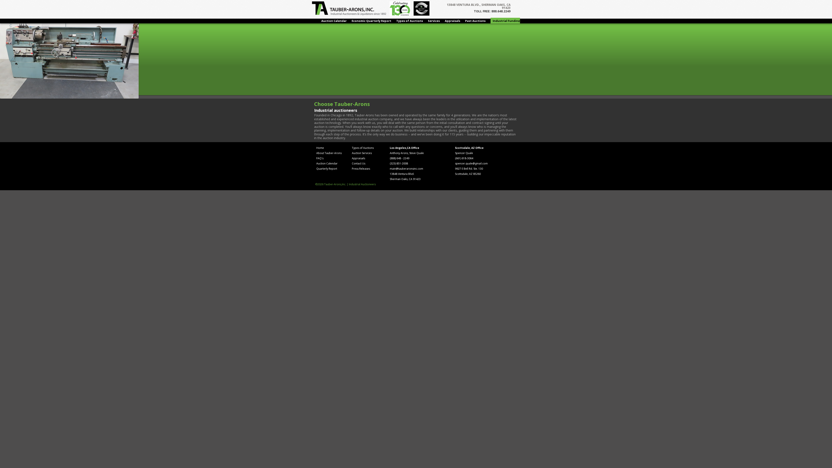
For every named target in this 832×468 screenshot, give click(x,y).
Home (320, 148)
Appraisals (452, 21)
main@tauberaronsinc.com (406, 169)
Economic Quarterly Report (371, 21)
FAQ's (319, 158)
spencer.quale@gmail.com (471, 163)
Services (434, 21)
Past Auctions (475, 21)
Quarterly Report (326, 169)
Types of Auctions (409, 21)
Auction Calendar (334, 21)
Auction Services (362, 153)
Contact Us (358, 163)
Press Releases (361, 169)
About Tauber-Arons (329, 153)
